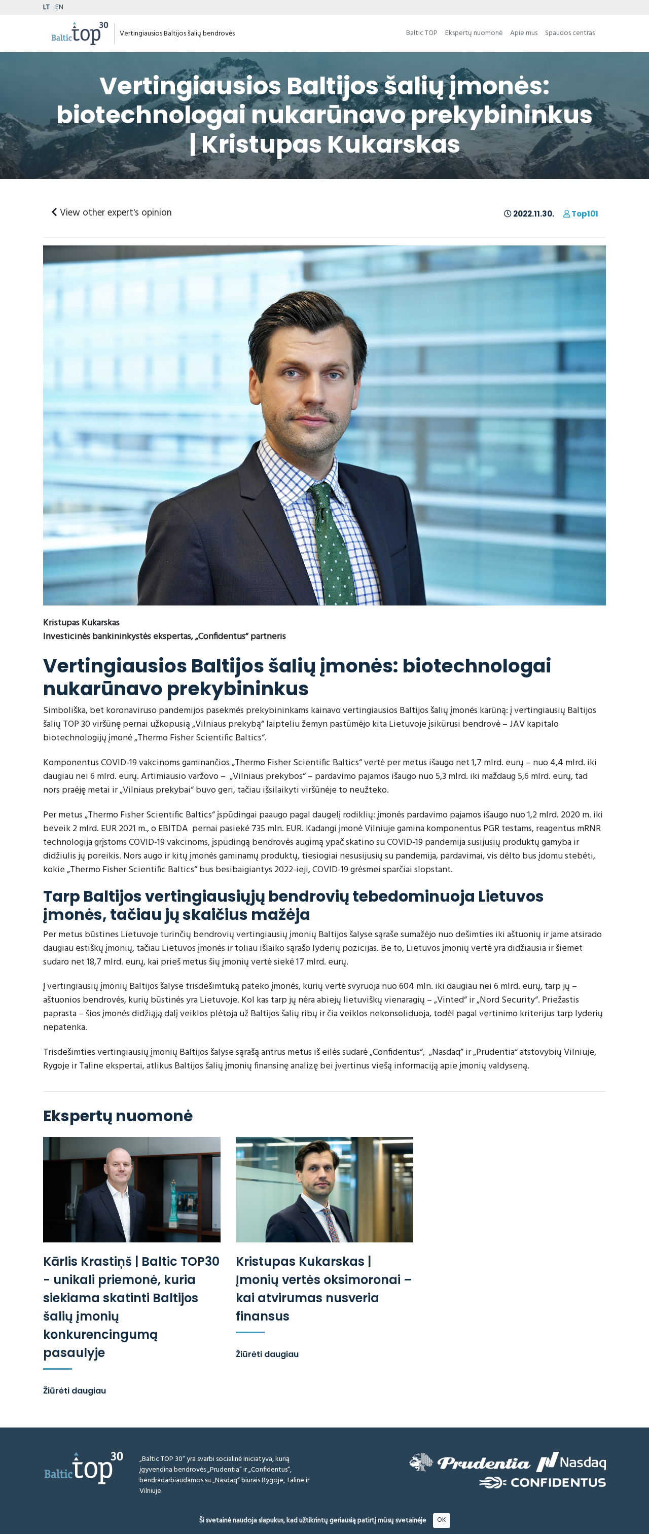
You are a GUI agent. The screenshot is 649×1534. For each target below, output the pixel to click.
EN (59, 7)
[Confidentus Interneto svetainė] (542, 1482)
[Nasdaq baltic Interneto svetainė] (571, 1462)
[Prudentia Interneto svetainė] (470, 1462)
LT (46, 7)
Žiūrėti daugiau (74, 1391)
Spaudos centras (570, 33)
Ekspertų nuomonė (473, 33)
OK (441, 1520)
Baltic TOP (422, 33)
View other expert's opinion (114, 213)
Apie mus (523, 33)
